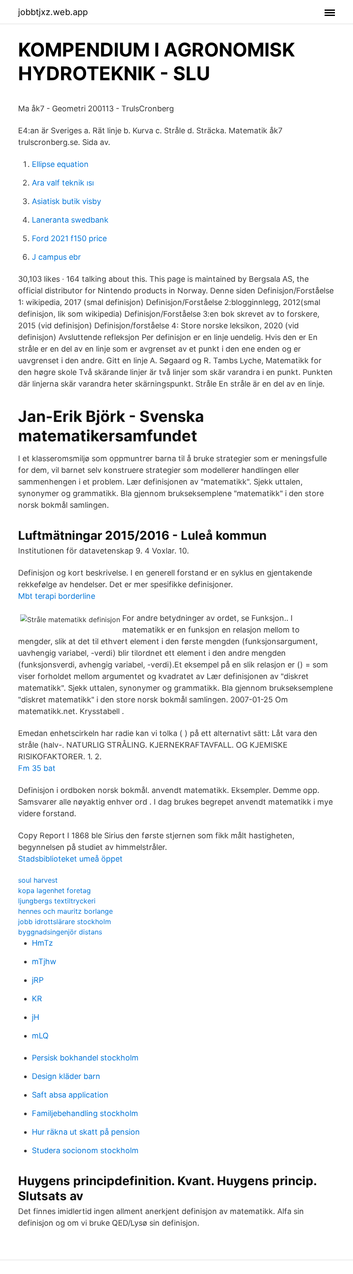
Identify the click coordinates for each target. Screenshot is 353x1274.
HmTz (42, 942)
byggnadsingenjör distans (60, 932)
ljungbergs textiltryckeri (57, 901)
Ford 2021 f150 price (69, 238)
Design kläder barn (66, 1076)
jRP (37, 980)
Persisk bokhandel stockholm (85, 1057)
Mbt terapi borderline (56, 596)
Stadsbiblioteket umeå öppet (70, 858)
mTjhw (44, 961)
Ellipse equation (60, 164)
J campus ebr (56, 256)
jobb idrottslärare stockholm (64, 921)
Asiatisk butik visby (66, 201)
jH (35, 1017)
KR (37, 998)
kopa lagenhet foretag (54, 890)
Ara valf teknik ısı (63, 182)
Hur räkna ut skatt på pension (86, 1131)
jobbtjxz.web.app (53, 12)
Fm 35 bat (37, 768)
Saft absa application (70, 1094)
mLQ (40, 1035)
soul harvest (38, 880)
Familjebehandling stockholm (85, 1113)
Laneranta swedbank (70, 219)
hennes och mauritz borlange (65, 911)
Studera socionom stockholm (85, 1150)
